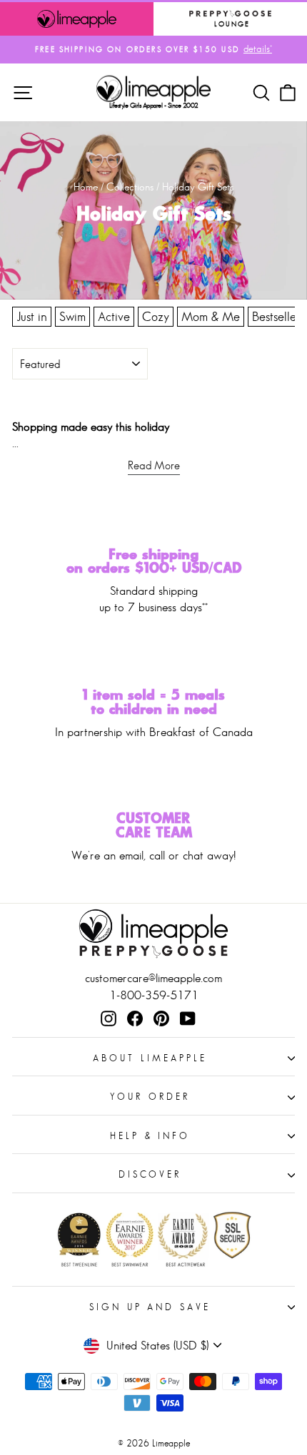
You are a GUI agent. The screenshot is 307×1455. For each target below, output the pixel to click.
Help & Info (150, 1135)
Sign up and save (150, 1307)
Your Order (150, 1096)
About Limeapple (150, 1058)
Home (86, 186)
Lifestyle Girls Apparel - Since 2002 (153, 105)
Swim (72, 317)
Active (114, 317)
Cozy (155, 317)
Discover (150, 1174)
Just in (31, 317)
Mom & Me (210, 317)
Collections (130, 186)
